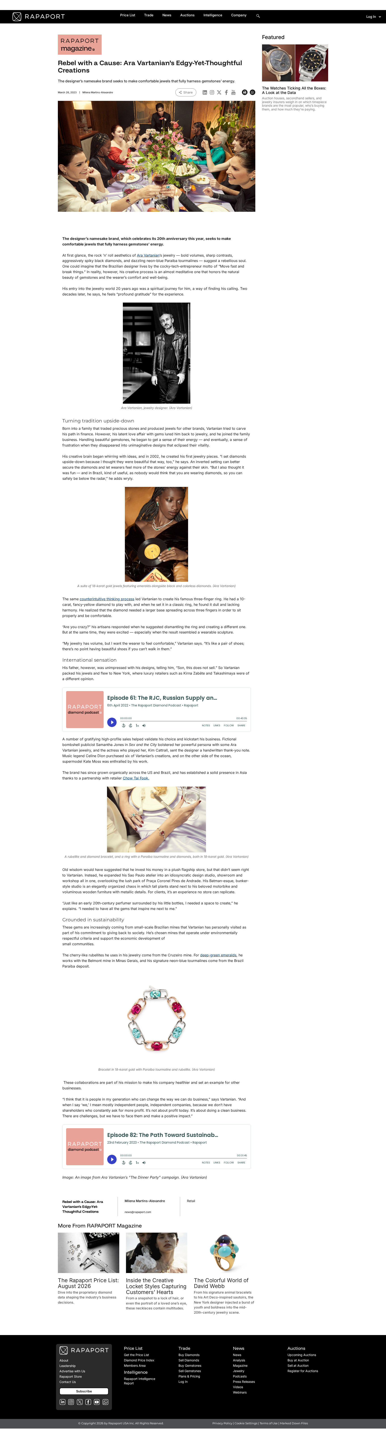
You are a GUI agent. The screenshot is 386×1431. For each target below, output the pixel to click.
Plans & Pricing (189, 1376)
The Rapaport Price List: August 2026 (88, 1283)
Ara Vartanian (148, 255)
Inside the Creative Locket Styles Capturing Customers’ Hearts (156, 1286)
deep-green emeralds (218, 955)
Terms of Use (269, 1423)
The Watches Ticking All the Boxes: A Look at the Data (294, 90)
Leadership (67, 1366)
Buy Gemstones (189, 1365)
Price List (127, 15)
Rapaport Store (70, 1376)
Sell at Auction (297, 1365)
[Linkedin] (204, 92)
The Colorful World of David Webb (221, 1283)
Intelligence (212, 15)
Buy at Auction (298, 1360)
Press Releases (244, 1381)
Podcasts (240, 1376)
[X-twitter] (219, 92)
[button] (245, 92)
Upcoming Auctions (301, 1355)
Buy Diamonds (188, 1355)
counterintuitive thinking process (107, 599)
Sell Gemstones (189, 1371)
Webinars (240, 1392)
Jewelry (238, 1371)
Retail (191, 1201)
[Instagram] (212, 92)
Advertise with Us (72, 1371)
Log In (371, 17)
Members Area (135, 1365)
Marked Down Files (294, 1423)
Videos (238, 1387)
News (166, 15)
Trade (148, 15)
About (63, 1360)
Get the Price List (136, 1355)
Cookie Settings (246, 1423)
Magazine (240, 1365)
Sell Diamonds (188, 1360)
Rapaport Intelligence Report (139, 1381)
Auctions (187, 15)
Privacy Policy (222, 1423)
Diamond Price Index (139, 1360)
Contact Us (67, 1382)
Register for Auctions (302, 1371)
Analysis (239, 1360)
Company (239, 15)
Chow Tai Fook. (136, 778)
